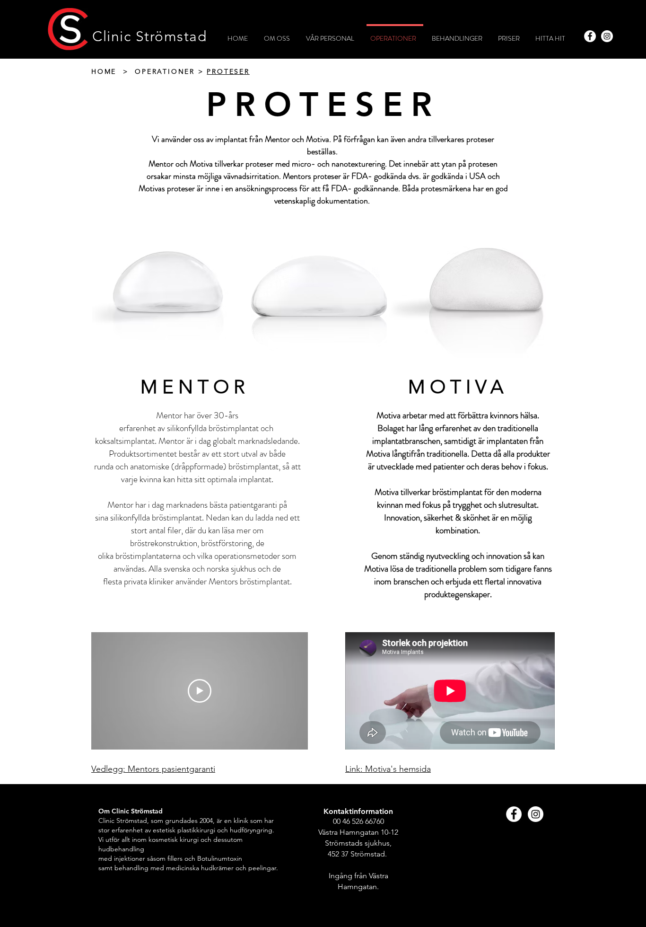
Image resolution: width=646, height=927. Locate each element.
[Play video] (199, 691)
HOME (103, 71)
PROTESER (228, 71)
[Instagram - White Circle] (607, 36)
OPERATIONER (165, 71)
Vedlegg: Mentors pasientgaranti (153, 769)
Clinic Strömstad (149, 36)
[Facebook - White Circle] (590, 36)
